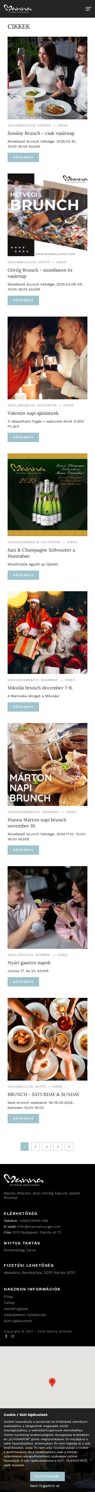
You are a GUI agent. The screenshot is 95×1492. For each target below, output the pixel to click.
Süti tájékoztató (18, 1321)
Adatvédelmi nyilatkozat (25, 1315)
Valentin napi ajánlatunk (33, 413)
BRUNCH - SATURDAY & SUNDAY (43, 1094)
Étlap (8, 1296)
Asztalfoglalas (16, 1309)
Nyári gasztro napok (29, 963)
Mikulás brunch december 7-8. (40, 688)
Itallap (9, 1303)
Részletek (11, 1469)
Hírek (63, 125)
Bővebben (23, 157)
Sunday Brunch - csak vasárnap (41, 133)
